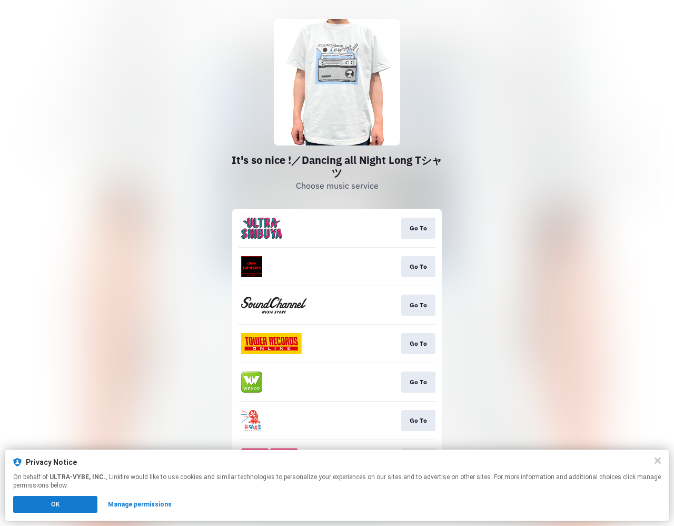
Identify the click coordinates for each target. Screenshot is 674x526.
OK (55, 504)
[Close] (657, 460)
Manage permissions (140, 504)
